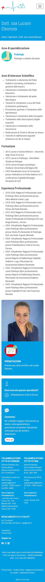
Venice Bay (25, 580)
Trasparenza (6, 530)
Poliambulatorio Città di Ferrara (24, 395)
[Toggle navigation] (40, 6)
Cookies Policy (19, 570)
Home (4, 37)
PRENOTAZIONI (13, 361)
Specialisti (12, 37)
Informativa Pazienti (27, 573)
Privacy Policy (7, 533)
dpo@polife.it (27, 523)
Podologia (19, 54)
